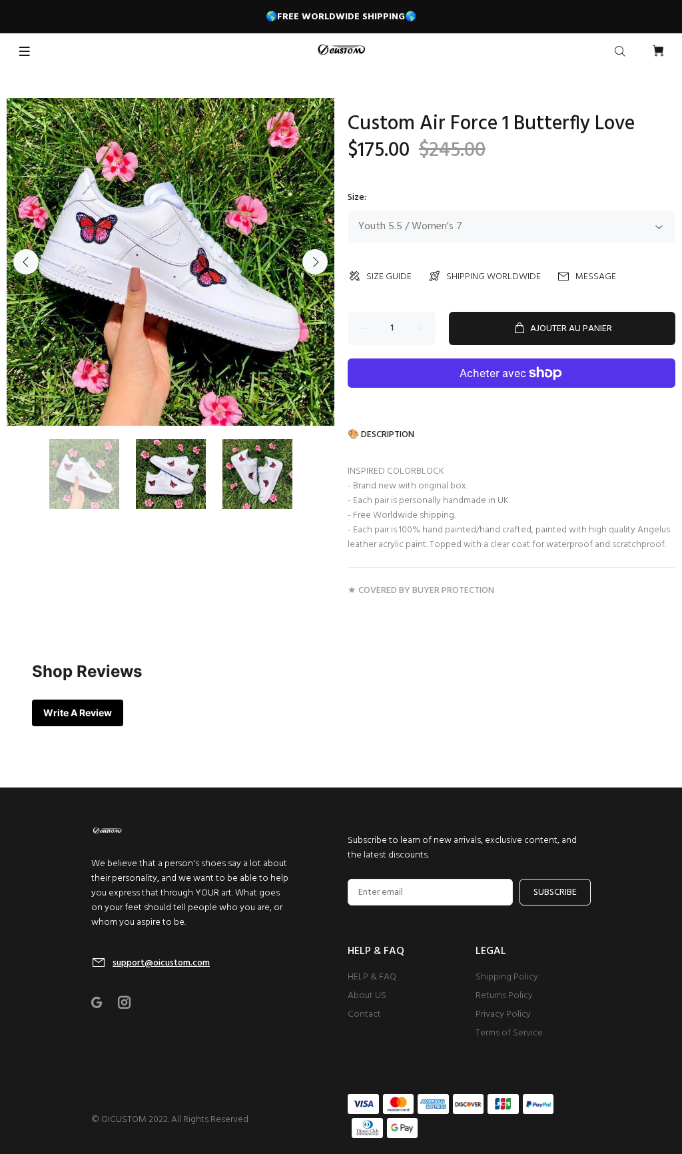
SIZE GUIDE (389, 277)
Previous (26, 262)
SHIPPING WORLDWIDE (493, 277)
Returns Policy (504, 995)
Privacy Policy (503, 1014)
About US (367, 995)
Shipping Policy (507, 977)
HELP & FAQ (372, 977)
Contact (364, 1014)
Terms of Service (509, 1033)
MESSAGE (595, 277)
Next (315, 262)
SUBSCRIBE (555, 892)
